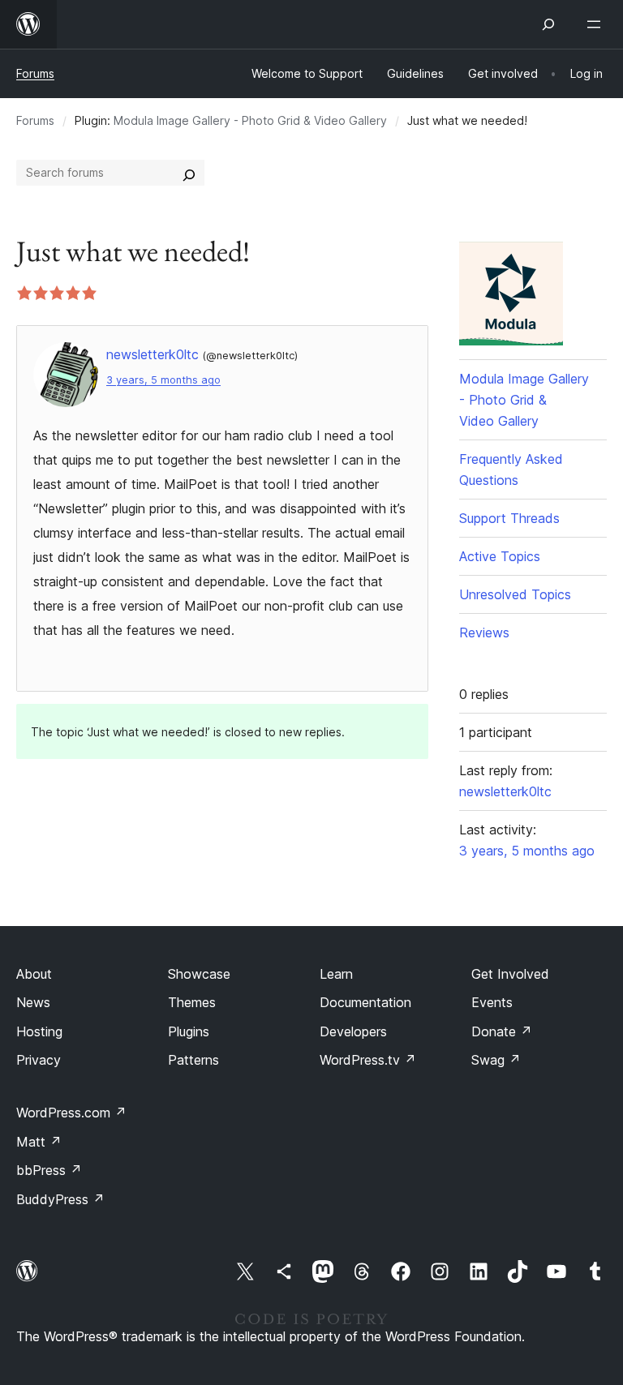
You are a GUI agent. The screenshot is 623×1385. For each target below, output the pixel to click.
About (34, 974)
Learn (336, 974)
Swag (496, 1060)
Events (492, 1002)
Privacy (38, 1060)
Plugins (188, 1031)
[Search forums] (189, 173)
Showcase (199, 974)
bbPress (49, 1170)
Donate (501, 1031)
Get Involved (510, 974)
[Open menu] (597, 24)
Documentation (365, 1002)
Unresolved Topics (515, 594)
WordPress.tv (368, 1060)
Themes (192, 1002)
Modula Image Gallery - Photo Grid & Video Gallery (250, 120)
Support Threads (509, 518)
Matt (39, 1142)
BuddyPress (60, 1199)
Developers (353, 1031)
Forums (35, 73)
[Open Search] (548, 24)
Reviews (484, 632)
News (33, 1002)
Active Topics (499, 556)
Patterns (193, 1060)
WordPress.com (71, 1112)
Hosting (39, 1031)
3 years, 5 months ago (163, 380)
